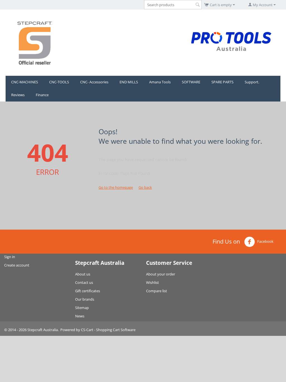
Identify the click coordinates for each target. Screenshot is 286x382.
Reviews (18, 94)
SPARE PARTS (222, 81)
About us (82, 274)
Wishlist (152, 282)
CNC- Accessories (94, 81)
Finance (42, 94)
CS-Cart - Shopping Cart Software (108, 329)
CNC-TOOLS (59, 81)
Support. (252, 81)
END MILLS (129, 81)
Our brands (84, 299)
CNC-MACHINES (24, 81)
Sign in (9, 256)
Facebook (264, 241)
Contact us (84, 282)
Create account (16, 265)
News (79, 316)
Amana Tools (160, 81)
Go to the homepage (116, 187)
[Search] (197, 5)
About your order (160, 274)
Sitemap (82, 307)
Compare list (156, 290)
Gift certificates (87, 290)
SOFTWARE (191, 81)
